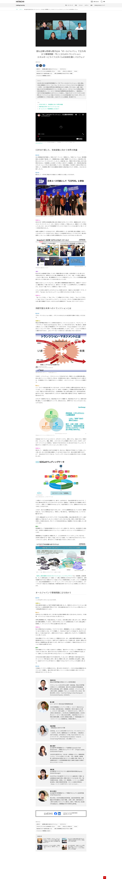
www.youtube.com (39, 143)
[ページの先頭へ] (104, 877)
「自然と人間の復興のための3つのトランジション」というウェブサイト (54, 576)
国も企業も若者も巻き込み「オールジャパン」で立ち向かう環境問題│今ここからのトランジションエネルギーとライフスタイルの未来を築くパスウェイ (61, 54)
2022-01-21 (38, 62)
